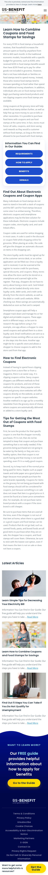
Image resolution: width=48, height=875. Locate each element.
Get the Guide (36, 868)
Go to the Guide (24, 783)
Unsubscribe (24, 822)
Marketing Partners (24, 838)
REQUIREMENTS (24, 153)
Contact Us (24, 846)
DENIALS (24, 180)
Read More (32, 616)
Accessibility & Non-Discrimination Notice (24, 832)
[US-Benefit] (24, 801)
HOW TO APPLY (24, 162)
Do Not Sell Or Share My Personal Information (24, 857)
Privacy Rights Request (24, 851)
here (39, 4)
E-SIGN (24, 842)
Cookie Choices (24, 826)
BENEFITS (24, 171)
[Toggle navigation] (45, 10)
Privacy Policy (24, 817)
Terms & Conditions (24, 813)
